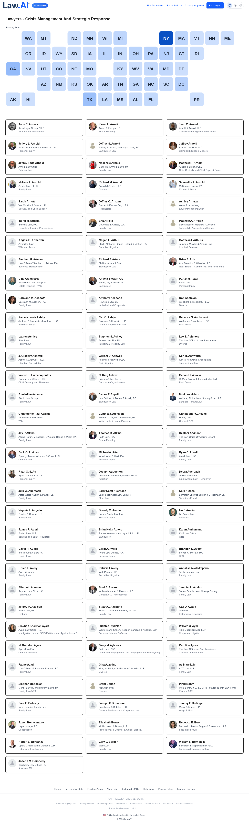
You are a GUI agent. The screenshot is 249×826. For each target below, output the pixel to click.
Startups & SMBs (130, 789)
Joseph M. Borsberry (31, 761)
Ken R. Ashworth (190, 355)
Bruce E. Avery (27, 568)
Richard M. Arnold (110, 182)
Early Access (40, 5)
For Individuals (174, 5)
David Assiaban (189, 394)
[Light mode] (240, 5)
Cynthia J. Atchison (111, 413)
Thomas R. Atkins (110, 433)
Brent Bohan (107, 683)
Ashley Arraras (188, 201)
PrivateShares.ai (152, 803)
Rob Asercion (188, 298)
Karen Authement (190, 529)
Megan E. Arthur (109, 240)
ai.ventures (124, 799)
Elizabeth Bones (109, 722)
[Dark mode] (235, 5)
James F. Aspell (109, 394)
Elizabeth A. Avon (29, 587)
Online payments (86, 803)
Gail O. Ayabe (187, 606)
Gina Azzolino (107, 664)
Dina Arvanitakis (28, 278)
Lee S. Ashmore (189, 336)
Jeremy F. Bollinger (191, 703)
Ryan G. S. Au (27, 471)
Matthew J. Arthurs (191, 240)
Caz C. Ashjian (108, 317)
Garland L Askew (190, 375)
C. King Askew (108, 375)
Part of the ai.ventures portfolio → (124, 808)
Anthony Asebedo (110, 298)
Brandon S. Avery (190, 548)
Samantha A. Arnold (192, 182)
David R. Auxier (28, 548)
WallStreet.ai (122, 803)
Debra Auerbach (189, 471)
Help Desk (148, 789)
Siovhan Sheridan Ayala (33, 626)
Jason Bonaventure (31, 722)
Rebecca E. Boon (190, 722)
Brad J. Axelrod (109, 587)
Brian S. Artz (187, 259)
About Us (112, 789)
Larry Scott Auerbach (112, 491)
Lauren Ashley (27, 336)
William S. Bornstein (192, 741)
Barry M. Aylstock (110, 645)
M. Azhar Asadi (188, 278)
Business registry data (66, 803)
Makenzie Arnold (109, 162)
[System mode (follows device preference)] (229, 5)
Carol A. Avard (108, 548)
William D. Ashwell (110, 355)
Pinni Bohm (186, 683)
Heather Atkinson (190, 433)
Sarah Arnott (26, 201)
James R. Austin (28, 529)
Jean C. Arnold (188, 124)
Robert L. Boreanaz (30, 741)
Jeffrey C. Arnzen (110, 201)
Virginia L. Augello (30, 510)
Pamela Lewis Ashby (31, 317)
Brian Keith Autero (110, 529)
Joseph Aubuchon (111, 471)
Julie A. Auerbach (29, 491)
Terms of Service (186, 789)
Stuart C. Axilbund (110, 606)
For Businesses (155, 5)
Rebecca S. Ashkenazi (193, 317)
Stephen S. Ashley (110, 336)
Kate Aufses (187, 491)
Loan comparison (105, 803)
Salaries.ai (168, 803)
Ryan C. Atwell (188, 452)
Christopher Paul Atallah (34, 413)
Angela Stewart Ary (111, 278)
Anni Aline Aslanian (31, 394)
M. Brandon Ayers (29, 645)
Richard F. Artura (109, 259)
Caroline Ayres (188, 645)
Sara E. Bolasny (28, 703)
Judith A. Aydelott (110, 626)
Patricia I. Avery (108, 568)
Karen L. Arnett (108, 124)
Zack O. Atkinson (29, 452)
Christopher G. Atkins (193, 413)
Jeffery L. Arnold (29, 143)
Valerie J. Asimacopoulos (34, 375)
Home (57, 789)
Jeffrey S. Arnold (109, 143)
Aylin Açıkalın (187, 664)
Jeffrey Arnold (188, 143)
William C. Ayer (188, 626)
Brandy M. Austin (110, 510)
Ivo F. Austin (187, 510)
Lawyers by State (74, 789)
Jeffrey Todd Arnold (31, 162)
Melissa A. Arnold (29, 182)
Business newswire (184, 803)
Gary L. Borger (108, 741)
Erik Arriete (106, 220)
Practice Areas (95, 789)
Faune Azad (26, 664)
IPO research (136, 803)
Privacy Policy (165, 789)
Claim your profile (194, 5)
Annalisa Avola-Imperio (194, 568)
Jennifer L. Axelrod (191, 587)
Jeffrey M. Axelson (30, 606)
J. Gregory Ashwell (30, 355)
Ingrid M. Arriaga (28, 220)
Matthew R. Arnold (190, 162)
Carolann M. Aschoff (31, 298)
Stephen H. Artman (30, 259)
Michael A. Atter (109, 452)
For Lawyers (215, 5)
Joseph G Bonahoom (112, 703)
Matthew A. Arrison (191, 220)
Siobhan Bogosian (30, 683)
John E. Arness (28, 124)
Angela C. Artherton (31, 240)
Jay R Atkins (26, 433)
